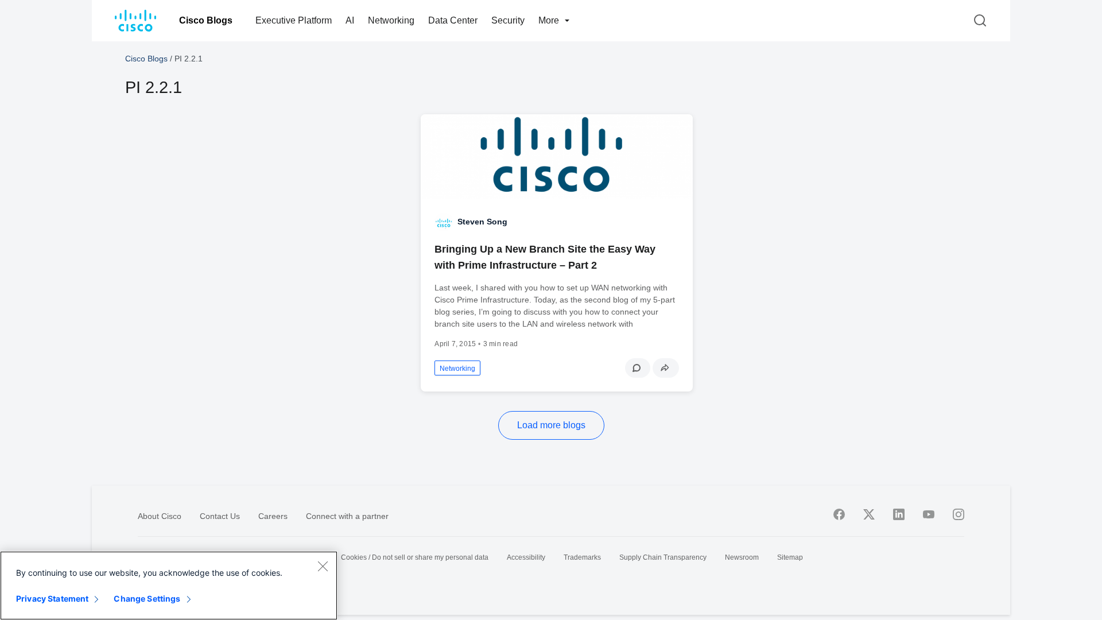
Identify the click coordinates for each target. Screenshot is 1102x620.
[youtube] (928, 514)
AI (350, 20)
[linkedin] (899, 514)
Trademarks (582, 557)
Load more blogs (551, 425)
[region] (168, 585)
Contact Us (220, 516)
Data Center (453, 20)
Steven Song (482, 221)
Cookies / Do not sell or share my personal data (414, 557)
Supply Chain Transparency (663, 557)
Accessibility (526, 557)
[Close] (322, 566)
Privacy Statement (52, 598)
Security (508, 20)
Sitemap (790, 557)
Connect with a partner (347, 516)
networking (457, 368)
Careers (273, 516)
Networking (391, 20)
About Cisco (159, 516)
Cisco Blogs (205, 20)
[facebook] (839, 514)
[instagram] (958, 514)
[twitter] (869, 514)
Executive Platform (293, 20)
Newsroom (742, 557)
